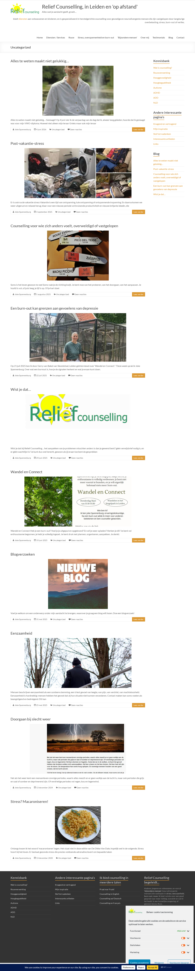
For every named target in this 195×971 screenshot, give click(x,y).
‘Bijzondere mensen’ (127, 37)
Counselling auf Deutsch (110, 898)
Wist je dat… (21, 389)
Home (40, 37)
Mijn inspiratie (160, 128)
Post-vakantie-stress (27, 143)
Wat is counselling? (162, 67)
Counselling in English (109, 894)
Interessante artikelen (164, 138)
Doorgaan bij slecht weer (31, 719)
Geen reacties (76, 129)
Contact (180, 37)
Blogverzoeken (23, 554)
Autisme (157, 87)
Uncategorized (58, 129)
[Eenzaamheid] (77, 639)
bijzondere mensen (153, 891)
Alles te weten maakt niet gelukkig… (40, 61)
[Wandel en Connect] (77, 478)
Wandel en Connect (26, 471)
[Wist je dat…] (77, 395)
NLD (155, 102)
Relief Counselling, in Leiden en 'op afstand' (90, 6)
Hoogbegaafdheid (162, 82)
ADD (155, 97)
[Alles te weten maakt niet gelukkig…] (77, 67)
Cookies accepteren (139, 962)
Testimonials (159, 37)
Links (155, 143)
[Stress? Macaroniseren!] (78, 807)
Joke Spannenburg (23, 129)
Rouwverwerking (161, 72)
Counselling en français (110, 903)
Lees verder (138, 129)
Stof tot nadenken (162, 133)
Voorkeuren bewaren (179, 962)
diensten (23, 18)
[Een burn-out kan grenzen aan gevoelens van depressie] (78, 314)
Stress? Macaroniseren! (29, 801)
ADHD (156, 92)
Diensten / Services (55, 37)
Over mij (145, 37)
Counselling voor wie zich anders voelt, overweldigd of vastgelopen (64, 225)
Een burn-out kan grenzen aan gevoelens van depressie (54, 308)
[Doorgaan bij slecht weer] (78, 725)
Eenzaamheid (21, 633)
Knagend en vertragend (164, 123)
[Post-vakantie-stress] (77, 149)
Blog (170, 37)
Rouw (71, 37)
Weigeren (159, 962)
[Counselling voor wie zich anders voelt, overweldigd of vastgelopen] (78, 232)
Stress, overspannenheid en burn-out (96, 37)
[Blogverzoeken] (78, 560)
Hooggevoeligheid (162, 77)
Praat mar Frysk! (107, 889)
